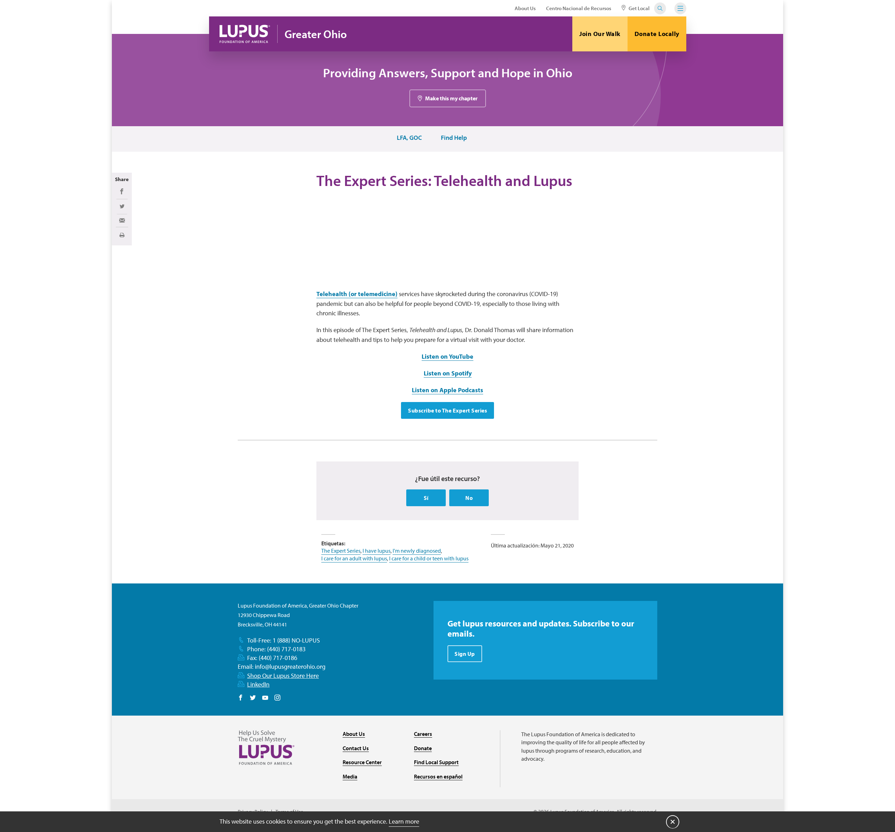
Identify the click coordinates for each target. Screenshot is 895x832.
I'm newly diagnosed (417, 550)
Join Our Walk (600, 34)
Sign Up (464, 653)
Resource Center (362, 762)
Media (350, 776)
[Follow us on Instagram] (277, 698)
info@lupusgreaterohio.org (290, 666)
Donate (423, 748)
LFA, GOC (409, 138)
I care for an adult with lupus (354, 558)
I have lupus (377, 550)
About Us (525, 8)
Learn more (404, 821)
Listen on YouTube (447, 356)
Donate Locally (657, 34)
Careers (423, 733)
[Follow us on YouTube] (265, 698)
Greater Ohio (316, 34)
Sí (426, 497)
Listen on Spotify (448, 373)
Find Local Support (436, 762)
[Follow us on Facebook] (241, 698)
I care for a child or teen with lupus (428, 558)
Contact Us (356, 748)
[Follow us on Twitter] (253, 698)
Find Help (454, 138)
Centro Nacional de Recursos (578, 8)
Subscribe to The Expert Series (447, 410)
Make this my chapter (451, 98)
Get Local (639, 8)
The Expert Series (340, 550)
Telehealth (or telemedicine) (357, 294)
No (469, 497)
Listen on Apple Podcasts (447, 390)
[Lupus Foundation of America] (245, 34)
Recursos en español (438, 776)
